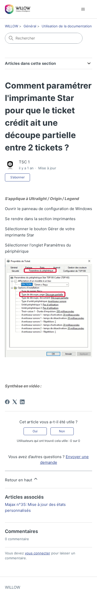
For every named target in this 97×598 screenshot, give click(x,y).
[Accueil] (18, 9)
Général (30, 26)
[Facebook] (7, 402)
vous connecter (37, 553)
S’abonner (17, 177)
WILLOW (11, 26)
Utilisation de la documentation (67, 26)
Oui (35, 431)
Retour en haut (19, 479)
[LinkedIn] (22, 402)
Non (62, 431)
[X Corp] (14, 402)
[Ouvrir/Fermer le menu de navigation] (83, 9)
